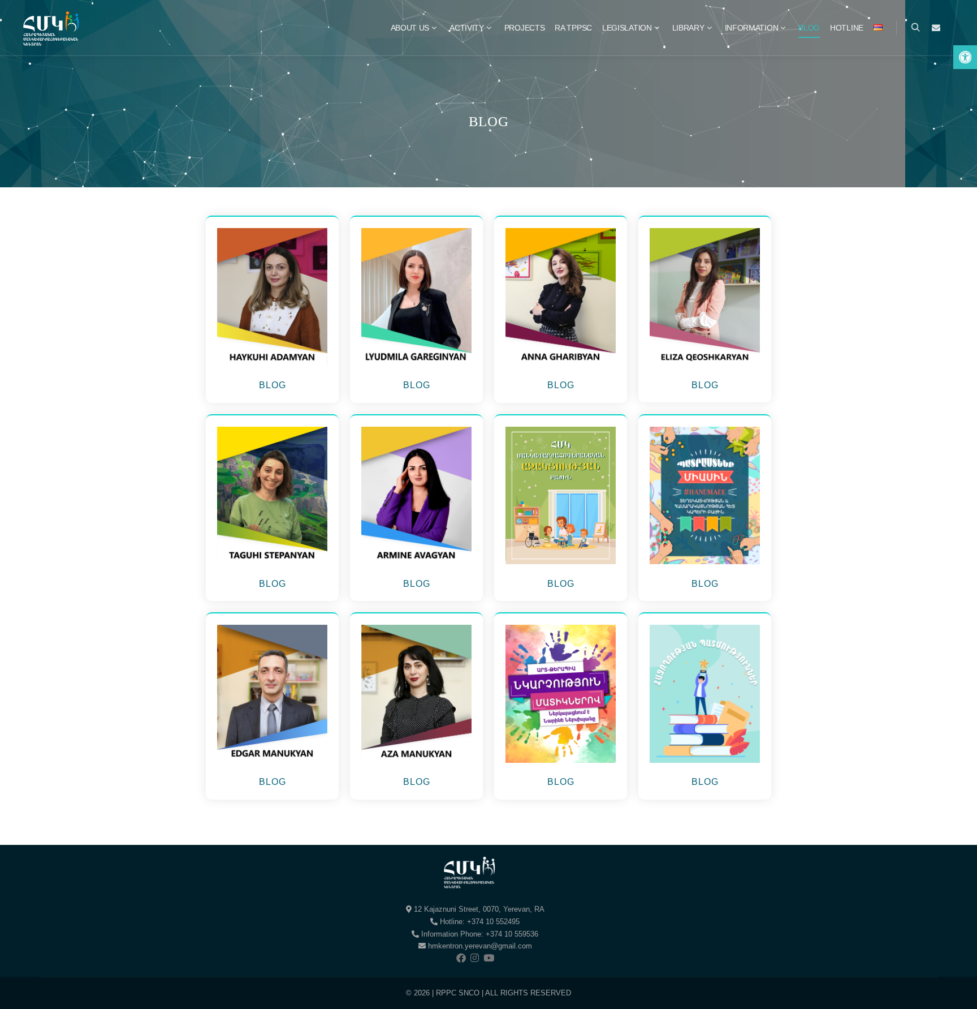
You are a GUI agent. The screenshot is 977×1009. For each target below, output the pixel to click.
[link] (965, 57)
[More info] (936, 27)
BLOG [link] (272, 385)
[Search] (915, 27)
